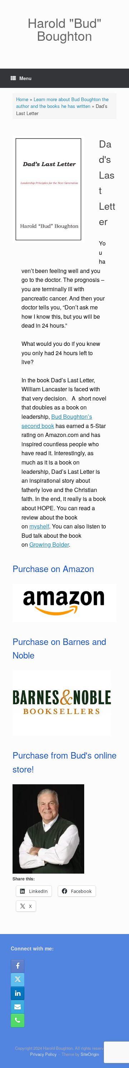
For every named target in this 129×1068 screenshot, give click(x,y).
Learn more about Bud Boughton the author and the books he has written (62, 103)
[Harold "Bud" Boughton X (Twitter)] (17, 980)
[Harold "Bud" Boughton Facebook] (17, 966)
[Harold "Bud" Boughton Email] (17, 1007)
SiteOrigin (90, 1054)
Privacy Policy (43, 1054)
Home (22, 99)
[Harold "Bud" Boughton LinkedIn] (17, 993)
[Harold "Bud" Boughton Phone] (17, 1020)
